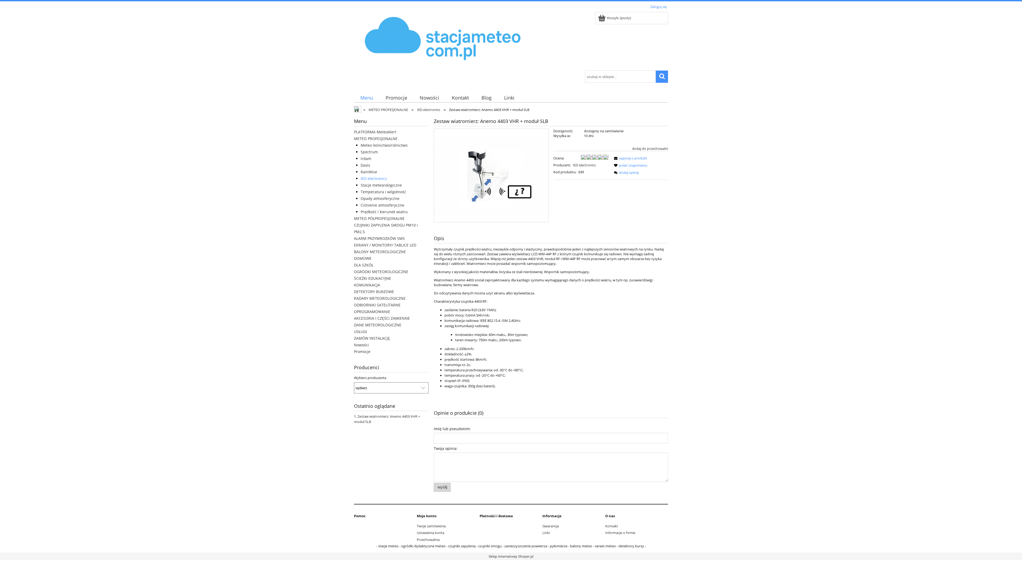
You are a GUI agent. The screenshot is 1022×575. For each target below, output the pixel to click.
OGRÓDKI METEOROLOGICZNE (381, 271)
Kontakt (611, 526)
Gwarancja (550, 526)
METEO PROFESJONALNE (376, 138)
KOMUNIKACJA (367, 285)
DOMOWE (363, 258)
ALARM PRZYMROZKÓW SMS (379, 238)
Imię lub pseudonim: (452, 428)
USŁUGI (360, 331)
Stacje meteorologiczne (381, 185)
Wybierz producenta (370, 378)
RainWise (369, 171)
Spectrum (369, 151)
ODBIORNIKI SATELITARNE (377, 304)
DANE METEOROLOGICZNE (377, 324)
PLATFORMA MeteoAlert (375, 131)
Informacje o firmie (620, 532)
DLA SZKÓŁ (363, 265)
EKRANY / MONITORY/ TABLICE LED (385, 245)
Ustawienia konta (430, 532)
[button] (629, 158)
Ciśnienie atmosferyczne (382, 205)
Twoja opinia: (446, 448)
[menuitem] (366, 97)
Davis (365, 165)
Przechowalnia (428, 539)
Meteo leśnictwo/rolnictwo (384, 145)
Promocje (362, 351)
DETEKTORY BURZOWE (374, 291)
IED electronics (374, 178)
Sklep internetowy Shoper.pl (511, 556)
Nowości (361, 344)
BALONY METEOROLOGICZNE (380, 251)
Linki (546, 532)
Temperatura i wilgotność (383, 191)
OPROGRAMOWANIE (372, 311)
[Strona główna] (443, 40)
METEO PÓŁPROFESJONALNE (379, 218)
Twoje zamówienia (431, 526)
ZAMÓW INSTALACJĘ (372, 338)
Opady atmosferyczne (380, 198)
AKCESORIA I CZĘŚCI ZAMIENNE (382, 318)
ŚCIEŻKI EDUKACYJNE (372, 278)
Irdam (366, 158)
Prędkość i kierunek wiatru (384, 211)
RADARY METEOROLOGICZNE (380, 298)
